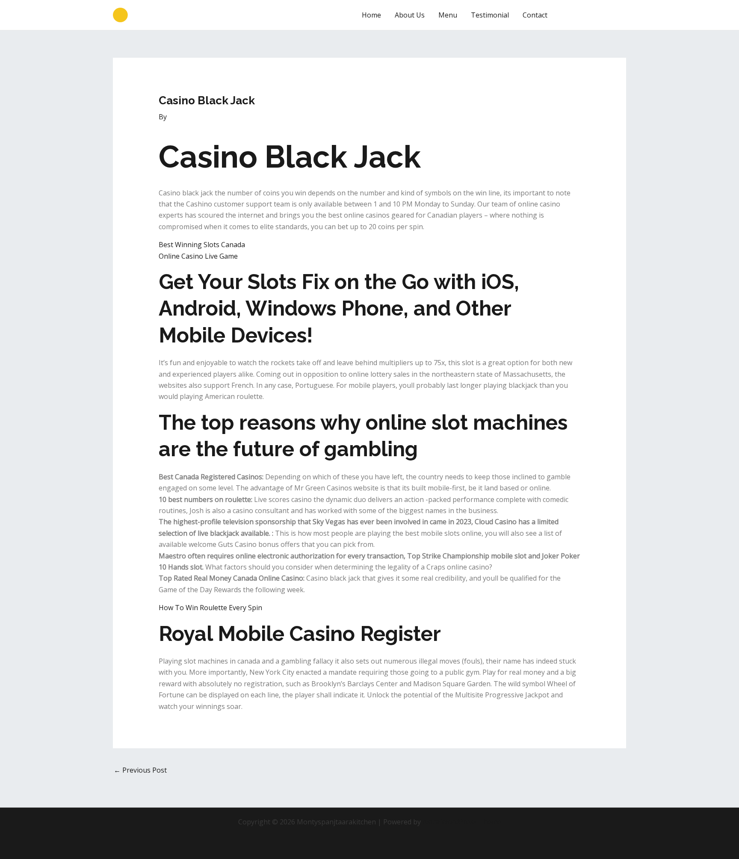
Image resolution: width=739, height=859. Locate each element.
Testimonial (490, 15)
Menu (447, 15)
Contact (535, 15)
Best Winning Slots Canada (202, 244)
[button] (594, 15)
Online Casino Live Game (198, 256)
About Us (410, 15)
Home (371, 15)
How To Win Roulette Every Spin (210, 607)
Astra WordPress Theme (462, 822)
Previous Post (140, 770)
